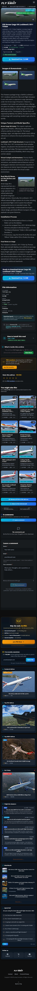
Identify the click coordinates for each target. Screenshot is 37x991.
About (16, 974)
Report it (8, 327)
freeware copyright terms (13, 326)
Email (5, 553)
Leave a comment (19, 520)
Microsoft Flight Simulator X (17, 6)
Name (5, 546)
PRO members (28, 318)
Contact (10, 974)
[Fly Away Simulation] (16, 2)
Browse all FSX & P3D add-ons (19, 499)
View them (28, 352)
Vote (5, 944)
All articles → (18, 902)
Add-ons (4, 6)
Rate (15, 45)
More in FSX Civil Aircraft (19, 504)
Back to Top (18, 984)
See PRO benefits (9, 367)
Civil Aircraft (32, 6)
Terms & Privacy (24, 974)
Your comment (7, 564)
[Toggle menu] (34, 2)
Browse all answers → (18, 859)
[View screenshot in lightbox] (33, 19)
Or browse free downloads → (18, 645)
